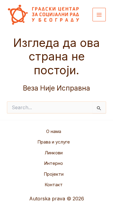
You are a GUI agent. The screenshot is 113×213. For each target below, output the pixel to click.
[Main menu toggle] (99, 14)
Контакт (54, 184)
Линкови (54, 153)
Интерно (53, 163)
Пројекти (54, 174)
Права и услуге (53, 142)
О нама (53, 131)
